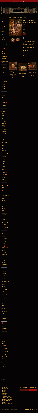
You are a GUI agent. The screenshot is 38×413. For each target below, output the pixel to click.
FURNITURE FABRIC (4, 232)
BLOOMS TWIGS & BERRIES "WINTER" (3, 132)
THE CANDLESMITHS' (4, 195)
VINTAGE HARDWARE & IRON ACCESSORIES (4, 357)
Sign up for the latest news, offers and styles (28, 387)
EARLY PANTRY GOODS (3, 208)
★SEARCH (3, 402)
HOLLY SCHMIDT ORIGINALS (4, 252)
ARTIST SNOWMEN (4, 81)
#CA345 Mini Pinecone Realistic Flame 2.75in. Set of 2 (32, 73)
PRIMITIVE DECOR (4, 295)
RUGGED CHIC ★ (3, 319)
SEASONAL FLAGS (4, 335)
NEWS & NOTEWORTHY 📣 (4, 33)
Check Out (35, 3)
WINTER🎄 (4, 44)
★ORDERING (4, 393)
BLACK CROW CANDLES (3, 161)
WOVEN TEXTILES (3, 370)
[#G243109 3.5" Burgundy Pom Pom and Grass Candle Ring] (13, 66)
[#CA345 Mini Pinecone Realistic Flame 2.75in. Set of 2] (32, 66)
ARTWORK (4, 93)
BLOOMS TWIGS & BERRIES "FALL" (3, 124)
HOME (3, 17)
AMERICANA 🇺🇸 (4, 62)
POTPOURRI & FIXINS (4, 290)
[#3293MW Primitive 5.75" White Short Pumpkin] (23, 66)
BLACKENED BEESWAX (4, 106)
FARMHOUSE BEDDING (4, 223)
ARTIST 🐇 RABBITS (4, 71)
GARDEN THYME (3, 242)
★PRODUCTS (4, 390)
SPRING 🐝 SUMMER (4, 57)
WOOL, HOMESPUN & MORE (4, 364)
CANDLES (4, 145)
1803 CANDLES (4, 149)
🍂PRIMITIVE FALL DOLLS (4, 306)
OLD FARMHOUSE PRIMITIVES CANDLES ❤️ (4, 187)
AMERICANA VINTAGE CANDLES (4, 155)
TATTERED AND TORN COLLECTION (4, 350)
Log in (10, 3)
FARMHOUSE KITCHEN (4, 228)
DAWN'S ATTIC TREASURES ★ (4, 201)
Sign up (13, 3)
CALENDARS (4, 142)
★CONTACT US (4, 388)
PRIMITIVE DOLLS (4, 299)
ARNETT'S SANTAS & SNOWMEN (4, 39)
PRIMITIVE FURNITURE (4, 237)
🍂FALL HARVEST (3, 52)
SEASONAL (4, 331)
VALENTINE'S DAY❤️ (4, 48)
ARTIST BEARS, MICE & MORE (3, 87)
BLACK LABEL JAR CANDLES (4, 168)
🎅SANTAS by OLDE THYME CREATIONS (4, 325)
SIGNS (2, 339)
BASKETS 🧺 (3, 96)
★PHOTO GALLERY (5, 400)
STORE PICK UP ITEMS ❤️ (3, 343)
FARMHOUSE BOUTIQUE (4, 218)
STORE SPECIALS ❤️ (3, 26)
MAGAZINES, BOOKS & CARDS (4, 273)
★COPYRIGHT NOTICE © (6, 403)
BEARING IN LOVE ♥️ (4, 101)
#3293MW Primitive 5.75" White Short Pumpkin (23, 73)
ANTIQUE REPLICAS (3, 66)
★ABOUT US (4, 387)
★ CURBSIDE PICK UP (5, 396)
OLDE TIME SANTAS (4, 285)
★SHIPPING (3, 394)
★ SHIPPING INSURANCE (6, 397)
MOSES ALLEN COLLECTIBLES (4, 280)
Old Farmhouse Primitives (13, 409)
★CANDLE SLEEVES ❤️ (4, 173)
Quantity (24, 32)
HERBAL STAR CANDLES (3, 179)
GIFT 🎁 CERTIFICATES (4, 247)
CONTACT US (3, 375)
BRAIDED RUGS (4, 139)
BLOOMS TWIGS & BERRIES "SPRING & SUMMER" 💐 (3, 114)
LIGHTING (4, 269)
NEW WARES (3, 21)
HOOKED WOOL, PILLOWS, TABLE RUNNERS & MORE (4, 262)
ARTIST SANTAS (4, 76)
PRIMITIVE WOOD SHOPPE (4, 313)
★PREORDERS (4, 391)
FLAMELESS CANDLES (4, 214)
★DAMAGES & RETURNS (6, 399)
